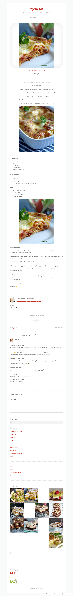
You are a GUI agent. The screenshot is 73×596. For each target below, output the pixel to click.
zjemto (36, 77)
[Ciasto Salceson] (17, 525)
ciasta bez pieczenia (14, 437)
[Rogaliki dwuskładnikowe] (56, 525)
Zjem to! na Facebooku (18, 553)
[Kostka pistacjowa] (56, 495)
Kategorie (33, 17)
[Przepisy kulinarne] (14, 583)
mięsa (11, 475)
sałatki (11, 469)
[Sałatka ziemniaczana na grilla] (17, 495)
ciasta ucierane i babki (14, 447)
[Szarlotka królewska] (56, 540)
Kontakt (40, 17)
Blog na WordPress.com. (36, 588)
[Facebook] (11, 573)
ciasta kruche (12, 444)
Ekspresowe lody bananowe (54, 328)
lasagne (40, 315)
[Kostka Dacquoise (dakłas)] (31, 525)
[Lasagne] (36, 45)
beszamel (33, 315)
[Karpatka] (17, 510)
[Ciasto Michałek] (56, 510)
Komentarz (58, 410)
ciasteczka (12, 456)
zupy (11, 466)
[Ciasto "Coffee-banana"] (42, 510)
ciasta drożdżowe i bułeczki (16, 453)
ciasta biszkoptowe (14, 440)
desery (11, 463)
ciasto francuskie (13, 450)
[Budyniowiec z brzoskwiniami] (31, 495)
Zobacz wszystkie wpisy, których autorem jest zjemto (29, 301)
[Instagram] (15, 573)
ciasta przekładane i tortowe (16, 431)
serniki (11, 459)
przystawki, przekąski (14, 478)
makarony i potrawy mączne (36, 70)
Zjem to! (36, 9)
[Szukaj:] (36, 422)
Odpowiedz (12, 388)
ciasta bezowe (13, 434)
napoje (11, 482)
